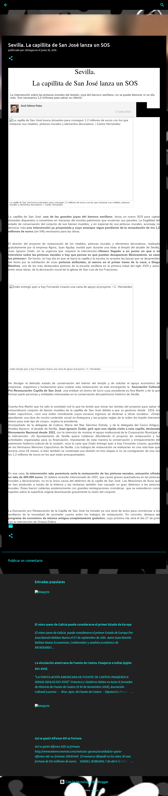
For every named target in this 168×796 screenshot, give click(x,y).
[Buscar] (17, 5)
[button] (10, 58)
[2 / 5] (150, 105)
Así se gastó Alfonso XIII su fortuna (58, 738)
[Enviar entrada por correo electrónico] (10, 527)
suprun (95, 790)
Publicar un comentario (25, 560)
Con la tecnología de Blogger (86, 782)
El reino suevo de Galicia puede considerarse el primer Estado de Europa (83, 624)
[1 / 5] (149, 105)
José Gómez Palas (31, 105)
